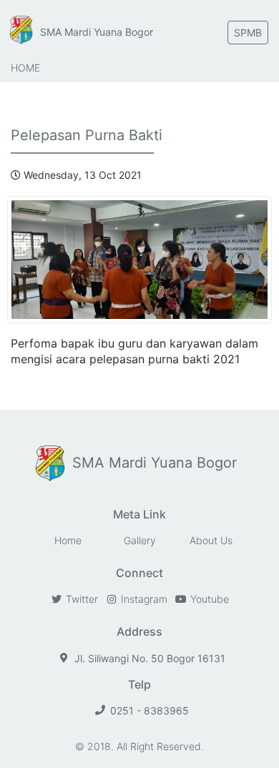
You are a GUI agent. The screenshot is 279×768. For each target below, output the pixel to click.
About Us (211, 540)
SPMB (248, 32)
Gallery (140, 540)
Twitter (80, 599)
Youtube (208, 599)
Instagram (142, 599)
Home (25, 67)
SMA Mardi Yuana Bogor (96, 32)
